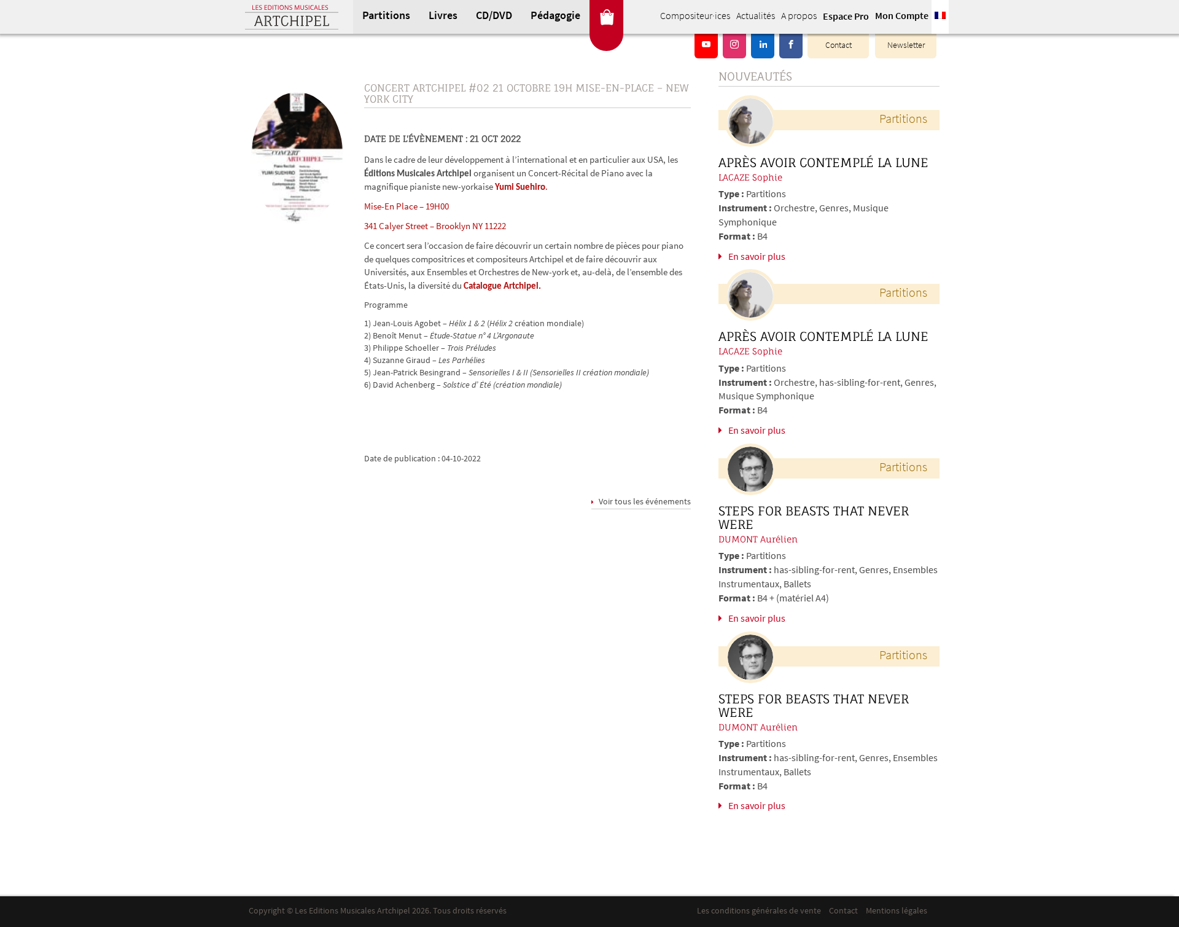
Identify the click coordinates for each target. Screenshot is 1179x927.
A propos (799, 17)
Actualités (755, 17)
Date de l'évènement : (416, 138)
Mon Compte (901, 17)
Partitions (386, 16)
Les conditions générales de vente (759, 911)
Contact (838, 45)
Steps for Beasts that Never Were (813, 517)
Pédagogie (555, 16)
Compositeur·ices (695, 17)
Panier (606, 17)
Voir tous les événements (644, 502)
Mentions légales (896, 911)
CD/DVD (494, 16)
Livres (443, 16)
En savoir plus (756, 257)
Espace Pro (846, 17)
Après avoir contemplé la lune (823, 163)
